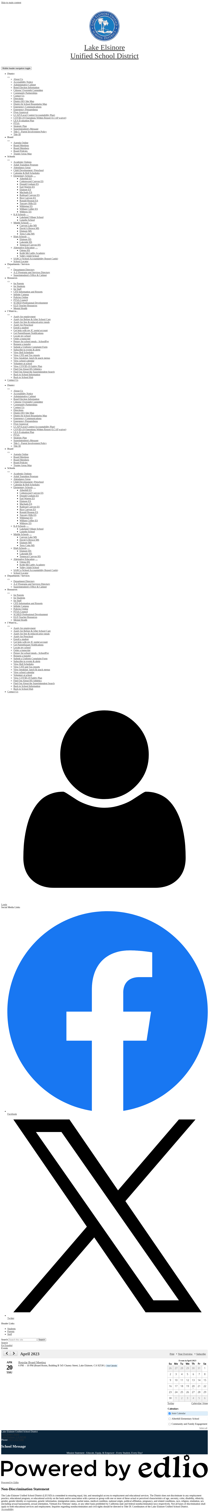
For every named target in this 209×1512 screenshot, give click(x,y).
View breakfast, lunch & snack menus (31, 358)
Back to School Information (26, 374)
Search (4, 1339)
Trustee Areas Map (22, 153)
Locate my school (22, 336)
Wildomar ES (26, 206)
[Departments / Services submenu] (8, 267)
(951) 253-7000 (16, 1440)
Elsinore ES (25, 189)
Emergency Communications (27, 107)
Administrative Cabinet (24, 84)
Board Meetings (21, 145)
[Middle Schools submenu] (30, 223)
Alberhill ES (26, 178)
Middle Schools (21, 222)
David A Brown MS (29, 228)
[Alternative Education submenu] (36, 248)
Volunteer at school (22, 363)
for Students (19, 286)
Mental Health (20, 308)
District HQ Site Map (23, 101)
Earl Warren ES (27, 187)
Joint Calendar (178, 1413)
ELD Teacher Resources (25, 305)
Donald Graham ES (29, 184)
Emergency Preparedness (25, 109)
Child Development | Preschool (28, 170)
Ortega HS (25, 250)
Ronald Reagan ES (29, 200)
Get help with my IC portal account (30, 330)
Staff (9, 1334)
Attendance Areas (22, 167)
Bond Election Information (26, 87)
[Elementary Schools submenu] (34, 176)
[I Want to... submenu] (8, 314)
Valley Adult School (29, 256)
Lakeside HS (26, 242)
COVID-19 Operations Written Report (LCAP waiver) (39, 118)
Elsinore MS (26, 231)
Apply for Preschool (23, 325)
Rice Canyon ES (28, 198)
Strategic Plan (20, 126)
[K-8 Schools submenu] (27, 215)
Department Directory (24, 269)
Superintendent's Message (25, 129)
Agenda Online (20, 142)
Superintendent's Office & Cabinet (30, 275)
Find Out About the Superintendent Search (34, 371)
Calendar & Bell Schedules (26, 173)
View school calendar (23, 360)
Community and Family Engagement (189, 1424)
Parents (10, 1331)
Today (170, 1403)
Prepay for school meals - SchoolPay (31, 341)
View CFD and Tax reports (26, 355)
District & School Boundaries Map (30, 104)
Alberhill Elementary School (185, 1418)
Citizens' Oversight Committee (28, 90)
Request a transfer (22, 344)
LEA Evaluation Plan (23, 120)
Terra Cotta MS (27, 233)
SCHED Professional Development (30, 302)
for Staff (17, 289)
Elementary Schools (23, 176)
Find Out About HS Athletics (27, 369)
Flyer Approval (20, 112)
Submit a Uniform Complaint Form (30, 347)
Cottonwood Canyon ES (31, 181)
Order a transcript (21, 338)
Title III (17, 134)
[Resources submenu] (8, 281)
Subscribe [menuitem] (201, 1354)
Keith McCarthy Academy (32, 253)
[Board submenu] (8, 140)
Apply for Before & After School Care (32, 319)
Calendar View (199, 1403)
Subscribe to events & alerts (26, 349)
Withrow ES (26, 211)
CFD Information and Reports (28, 291)
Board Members (21, 148)
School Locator (20, 261)
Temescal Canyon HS (30, 245)
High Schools (20, 236)
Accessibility (7, 1509)
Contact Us (18, 95)
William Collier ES (29, 209)
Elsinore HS (25, 239)
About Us (18, 79)
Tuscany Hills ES (28, 203)
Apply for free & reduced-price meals (31, 322)
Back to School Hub (23, 377)
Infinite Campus (21, 294)
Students (11, 1328)
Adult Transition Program (25, 164)
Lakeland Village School (31, 217)
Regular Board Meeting (32, 1362)
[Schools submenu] (8, 160)
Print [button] (172, 1354)
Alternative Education (24, 247)
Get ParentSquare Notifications (28, 333)
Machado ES (26, 192)
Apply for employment (24, 316)
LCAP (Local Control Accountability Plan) (34, 115)
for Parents (18, 283)
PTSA (16, 123)
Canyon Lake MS (28, 225)
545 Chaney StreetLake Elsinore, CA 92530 (13, 1435)
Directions (18, 98)
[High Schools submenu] (28, 237)
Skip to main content (11, 2)
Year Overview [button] (185, 1354)
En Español (6, 1345)
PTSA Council (20, 300)
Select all (203, 1428)
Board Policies (20, 151)
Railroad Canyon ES (30, 195)
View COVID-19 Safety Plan (27, 366)
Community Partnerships (25, 93)
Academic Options (22, 162)
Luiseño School (27, 220)
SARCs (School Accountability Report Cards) (35, 258)
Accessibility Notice (23, 82)
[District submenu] (8, 77)
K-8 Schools (19, 214)
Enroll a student (21, 327)
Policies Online (20, 297)
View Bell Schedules (23, 352)
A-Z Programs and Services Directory (31, 272)
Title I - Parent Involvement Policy (30, 131)
